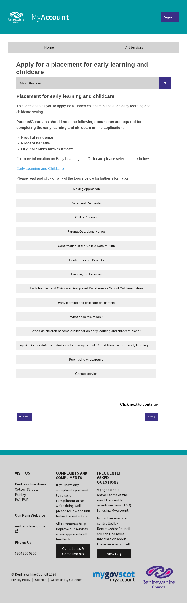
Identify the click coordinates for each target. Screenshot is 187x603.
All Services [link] (134, 47)
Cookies (40, 580)
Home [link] (49, 47)
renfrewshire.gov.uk (30, 526)
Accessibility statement (67, 580)
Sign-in (169, 17)
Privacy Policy (20, 580)
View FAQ (114, 553)
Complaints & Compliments (73, 551)
